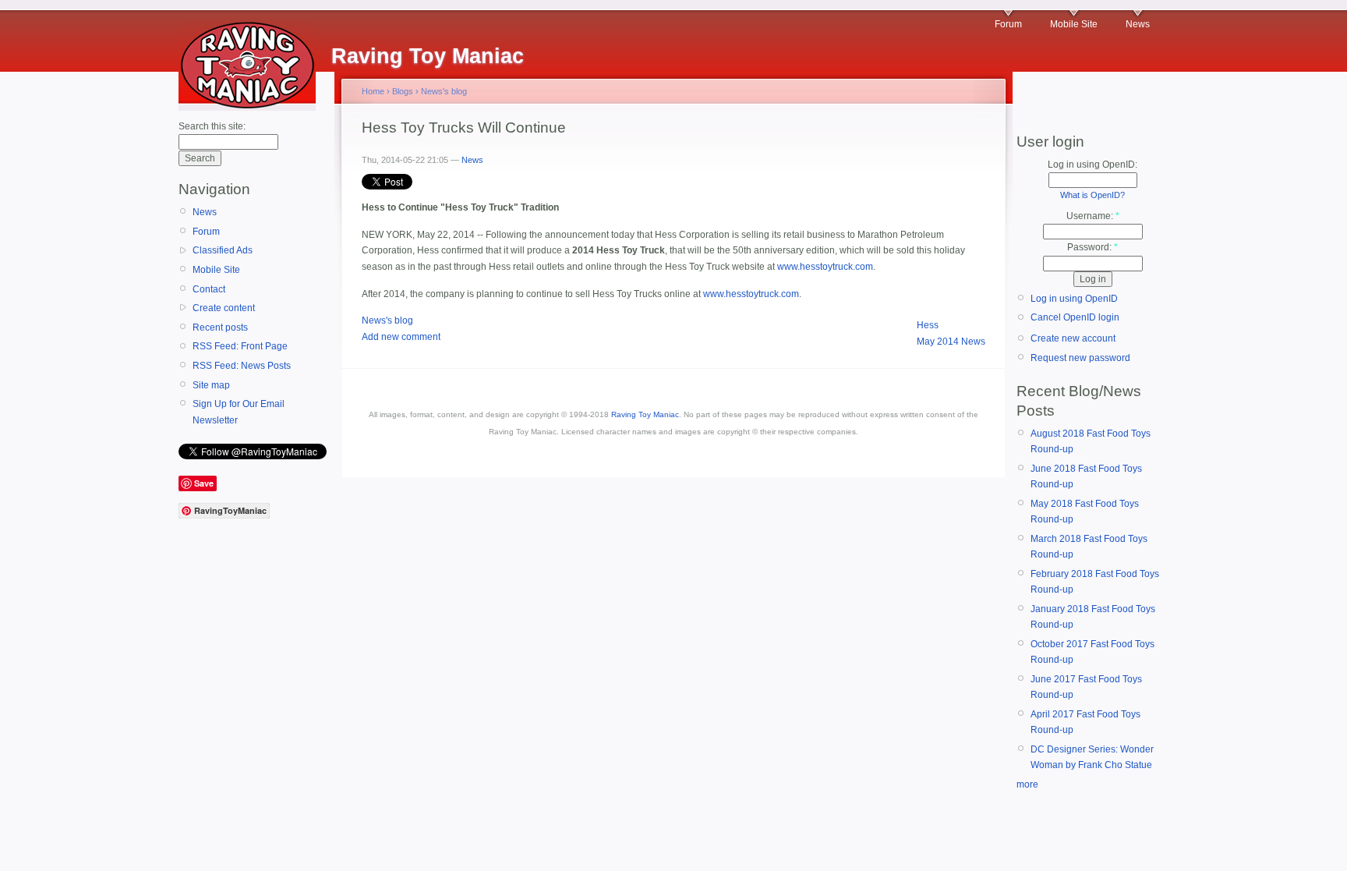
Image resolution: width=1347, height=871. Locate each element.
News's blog (444, 91)
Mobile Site (1074, 24)
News (1138, 24)
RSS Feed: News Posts (242, 365)
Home (373, 91)
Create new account (1073, 338)
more (1027, 784)
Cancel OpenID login (1075, 317)
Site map (211, 385)
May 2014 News (951, 341)
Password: (1092, 247)
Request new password (1080, 357)
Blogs (402, 91)
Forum (1008, 24)
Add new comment (401, 336)
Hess (928, 325)
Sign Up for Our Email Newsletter (239, 411)
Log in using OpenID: (1092, 164)
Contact (209, 289)
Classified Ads (223, 250)
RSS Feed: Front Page (240, 346)
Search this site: (212, 126)
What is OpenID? (1092, 195)
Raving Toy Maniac (645, 414)
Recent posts (220, 327)
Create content (224, 308)
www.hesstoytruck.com (825, 266)
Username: (1092, 216)
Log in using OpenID (1074, 298)
